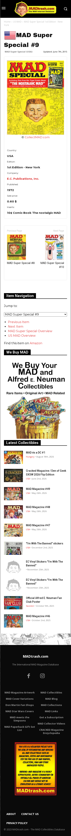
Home (7, 21)
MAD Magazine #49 (38, 488)
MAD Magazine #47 (38, 525)
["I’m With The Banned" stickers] (13, 548)
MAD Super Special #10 (52, 265)
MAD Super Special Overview (30, 331)
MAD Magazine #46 (38, 616)
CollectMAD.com (37, 137)
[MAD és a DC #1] (13, 457)
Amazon (36, 343)
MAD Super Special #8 (21, 263)
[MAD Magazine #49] (13, 493)
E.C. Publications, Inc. (23, 178)
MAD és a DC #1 (35, 452)
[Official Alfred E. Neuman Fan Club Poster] (13, 602)
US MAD (17, 21)
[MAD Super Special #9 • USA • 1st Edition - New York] (35, 98)
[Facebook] (28, 676)
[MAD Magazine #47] (13, 530)
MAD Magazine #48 (38, 507)
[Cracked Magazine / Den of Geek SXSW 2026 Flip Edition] (13, 475)
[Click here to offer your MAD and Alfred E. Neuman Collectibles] (35, 437)
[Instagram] (42, 676)
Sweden (30, 605)
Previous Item (18, 322)
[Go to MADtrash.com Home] (35, 9)
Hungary (30, 456)
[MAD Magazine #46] (13, 621)
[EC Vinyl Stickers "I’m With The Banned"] (13, 566)
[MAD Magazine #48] (13, 511)
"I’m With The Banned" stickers (44, 543)
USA (28, 478)
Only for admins (17, 286)
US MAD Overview (22, 335)
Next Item (15, 326)
